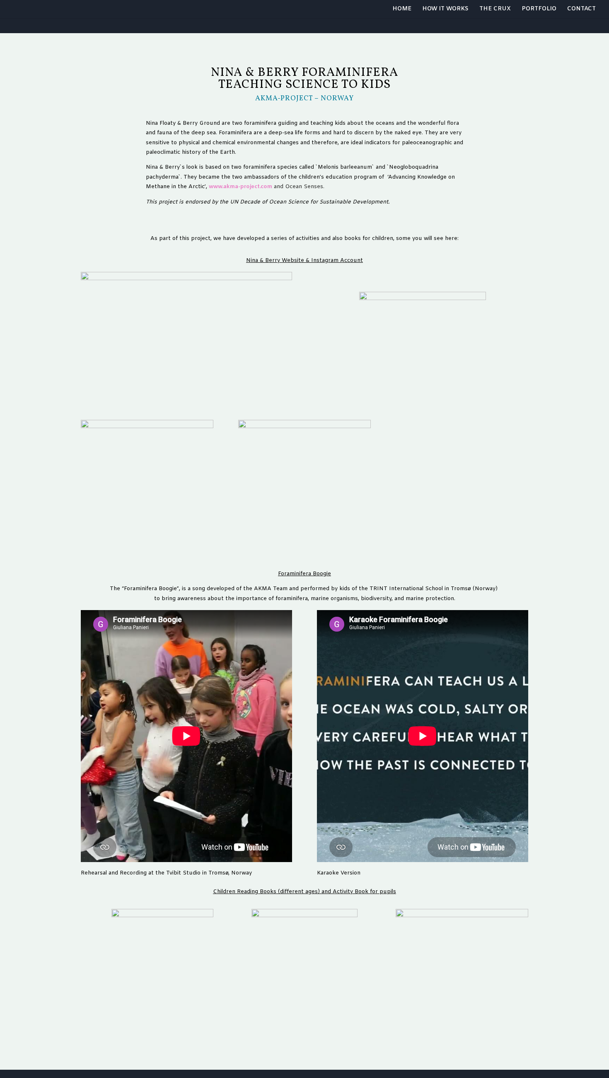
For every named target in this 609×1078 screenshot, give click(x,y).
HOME (401, 9)
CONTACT (581, 9)
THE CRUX (495, 9)
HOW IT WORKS (445, 9)
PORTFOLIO (539, 9)
